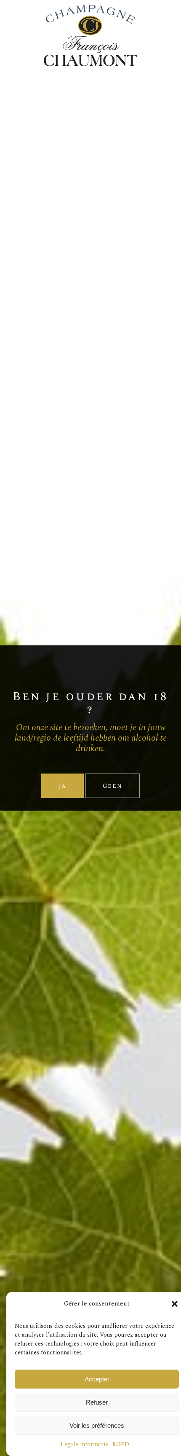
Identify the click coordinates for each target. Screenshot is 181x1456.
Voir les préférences (96, 1425)
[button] (174, 1304)
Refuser (97, 1402)
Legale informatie (84, 1444)
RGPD (120, 1444)
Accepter (97, 1379)
